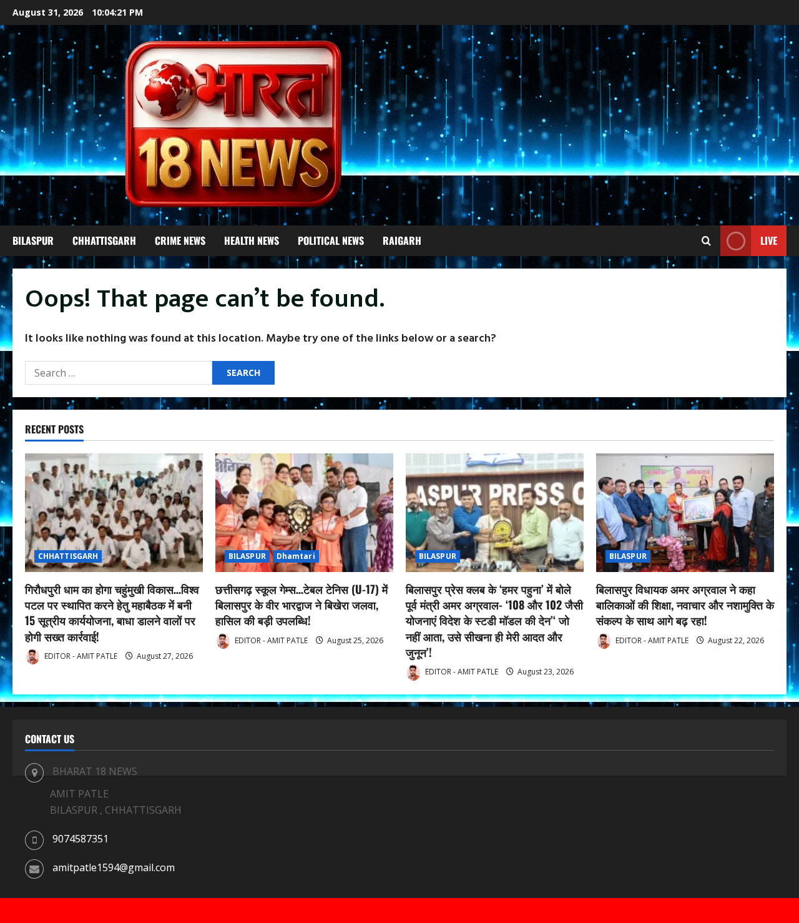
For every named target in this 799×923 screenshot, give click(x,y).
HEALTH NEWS (251, 240)
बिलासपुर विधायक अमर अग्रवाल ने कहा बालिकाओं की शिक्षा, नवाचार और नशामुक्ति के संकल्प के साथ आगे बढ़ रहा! (685, 604)
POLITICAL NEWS (331, 240)
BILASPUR (33, 240)
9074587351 (80, 839)
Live (768, 240)
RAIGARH (402, 240)
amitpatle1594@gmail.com (113, 867)
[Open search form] (706, 241)
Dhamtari (296, 556)
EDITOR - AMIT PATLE (79, 656)
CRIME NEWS (180, 240)
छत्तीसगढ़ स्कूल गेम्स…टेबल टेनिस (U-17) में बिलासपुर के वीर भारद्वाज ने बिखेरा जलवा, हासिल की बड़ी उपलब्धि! (301, 604)
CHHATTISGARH (104, 240)
